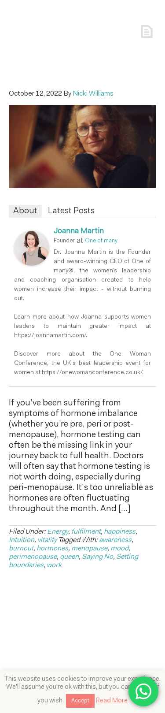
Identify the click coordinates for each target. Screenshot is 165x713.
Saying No (97, 557)
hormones (52, 548)
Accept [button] (80, 701)
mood (119, 548)
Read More (112, 701)
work (54, 565)
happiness (120, 531)
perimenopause (33, 557)
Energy (57, 531)
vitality (47, 540)
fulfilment (86, 531)
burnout (21, 548)
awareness (115, 540)
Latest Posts (71, 211)
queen (69, 557)
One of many (101, 241)
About (25, 211)
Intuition (21, 540)
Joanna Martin (79, 231)
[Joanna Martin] (31, 264)
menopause (89, 548)
